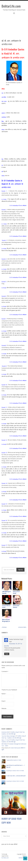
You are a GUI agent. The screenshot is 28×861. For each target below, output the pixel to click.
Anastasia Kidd (5, 732)
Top (25, 858)
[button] (14, 13)
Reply (6, 654)
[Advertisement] (14, 27)
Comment (5, 671)
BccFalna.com (5, 858)
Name (4, 694)
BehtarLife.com (11, 6)
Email (4, 701)
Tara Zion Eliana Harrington (8, 736)
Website (4, 708)
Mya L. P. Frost (5, 740)
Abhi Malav (4, 744)
